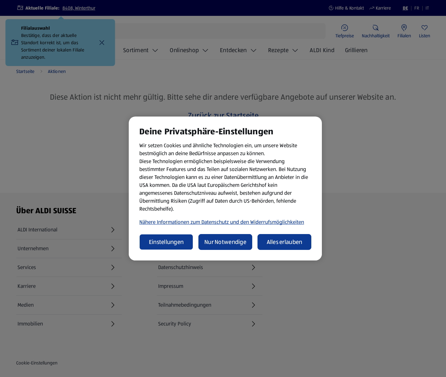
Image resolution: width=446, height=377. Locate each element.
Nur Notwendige (225, 242)
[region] (225, 188)
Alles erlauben (284, 242)
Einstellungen (166, 242)
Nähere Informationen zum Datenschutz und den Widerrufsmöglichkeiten (221, 222)
